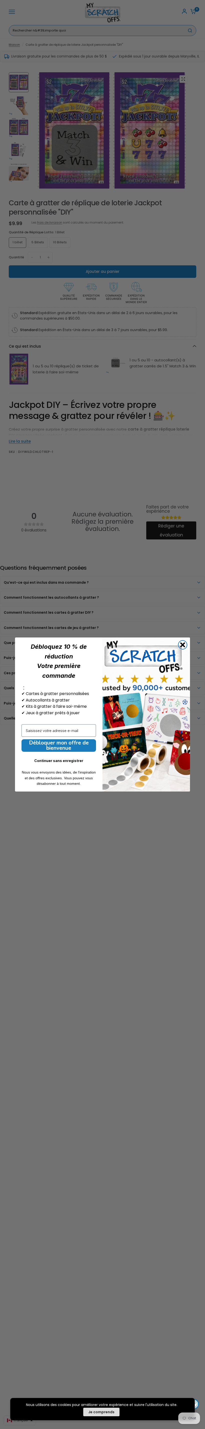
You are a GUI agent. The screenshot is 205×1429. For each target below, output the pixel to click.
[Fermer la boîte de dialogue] (182, 644)
